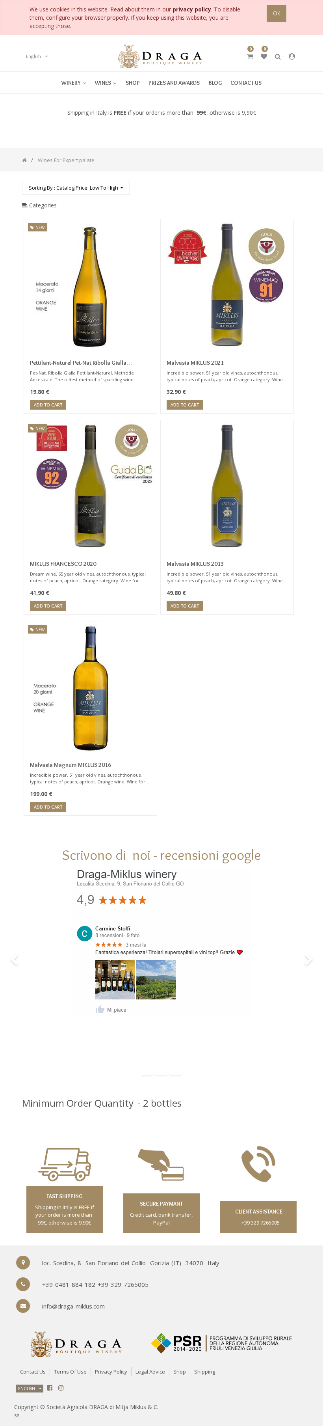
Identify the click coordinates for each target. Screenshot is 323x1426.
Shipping (204, 1371)
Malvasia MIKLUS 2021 (195, 362)
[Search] (294, 184)
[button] (76, 188)
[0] (250, 56)
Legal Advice (150, 1371)
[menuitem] (106, 82)
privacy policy (192, 9)
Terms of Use (70, 1371)
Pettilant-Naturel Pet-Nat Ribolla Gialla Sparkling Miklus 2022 (78, 363)
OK (276, 13)
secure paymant (161, 1203)
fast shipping (64, 1196)
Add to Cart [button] (48, 405)
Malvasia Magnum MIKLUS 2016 (70, 764)
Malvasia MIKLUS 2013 (195, 563)
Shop (179, 1371)
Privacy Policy (111, 1371)
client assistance (258, 1211)
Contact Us (33, 1371)
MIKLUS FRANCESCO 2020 (63, 563)
